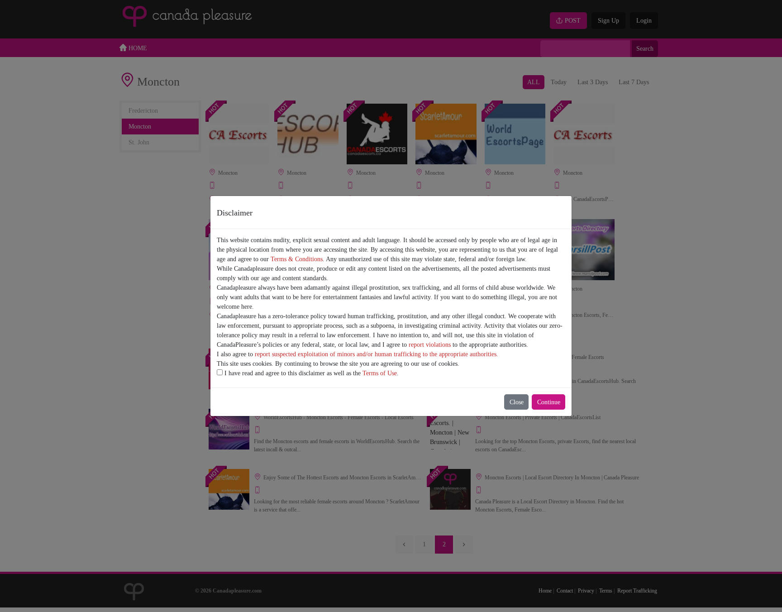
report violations (430, 344)
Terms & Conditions (297, 259)
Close (517, 402)
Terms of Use (379, 373)
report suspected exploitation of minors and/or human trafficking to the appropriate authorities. (376, 354)
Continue (548, 402)
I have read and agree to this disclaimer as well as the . (311, 373)
